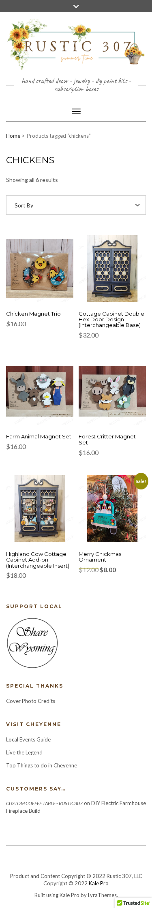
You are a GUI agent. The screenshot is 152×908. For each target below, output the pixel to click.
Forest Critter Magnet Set (107, 439)
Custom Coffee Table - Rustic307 (44, 803)
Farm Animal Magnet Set (38, 436)
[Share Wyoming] (32, 642)
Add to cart (36, 272)
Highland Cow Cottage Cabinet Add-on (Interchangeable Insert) (37, 560)
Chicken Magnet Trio (33, 313)
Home (13, 135)
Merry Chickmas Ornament (100, 557)
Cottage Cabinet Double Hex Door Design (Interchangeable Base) (111, 319)
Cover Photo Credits (30, 701)
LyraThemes (102, 895)
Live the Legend (24, 752)
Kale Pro (99, 883)
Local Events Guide (28, 739)
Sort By (24, 205)
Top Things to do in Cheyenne (42, 765)
